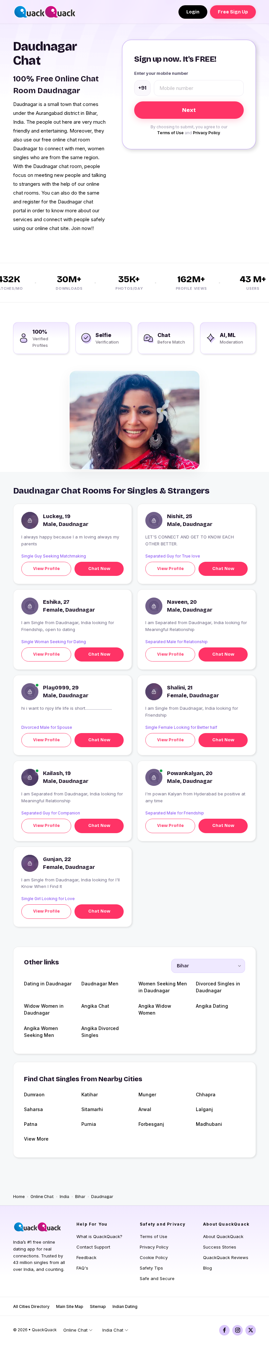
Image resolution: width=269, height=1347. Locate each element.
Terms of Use (170, 132)
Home (19, 1196)
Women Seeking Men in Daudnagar (162, 987)
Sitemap (98, 1306)
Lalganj (204, 1109)
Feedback (86, 1257)
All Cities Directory (31, 1306)
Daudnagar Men (99, 983)
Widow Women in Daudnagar (44, 1009)
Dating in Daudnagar (48, 983)
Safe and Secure (157, 1278)
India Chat (112, 1330)
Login (192, 12)
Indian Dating (125, 1306)
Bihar (80, 1196)
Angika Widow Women (154, 1009)
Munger (147, 1094)
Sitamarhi (92, 1109)
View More (36, 1139)
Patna (30, 1124)
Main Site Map (69, 1306)
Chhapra (206, 1094)
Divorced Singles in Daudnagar (218, 987)
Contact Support (93, 1247)
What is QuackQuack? (99, 1236)
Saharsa (33, 1109)
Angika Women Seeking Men (41, 1031)
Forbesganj (151, 1124)
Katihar (89, 1094)
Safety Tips (151, 1268)
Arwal (144, 1109)
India (64, 1196)
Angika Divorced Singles (100, 1031)
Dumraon (34, 1094)
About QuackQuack (223, 1236)
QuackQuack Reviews (225, 1257)
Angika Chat (95, 1006)
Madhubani (209, 1124)
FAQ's (82, 1268)
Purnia (88, 1124)
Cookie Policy (154, 1257)
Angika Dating (212, 1006)
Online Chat (42, 1196)
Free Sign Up (233, 12)
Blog (207, 1268)
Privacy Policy (206, 132)
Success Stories (219, 1247)
